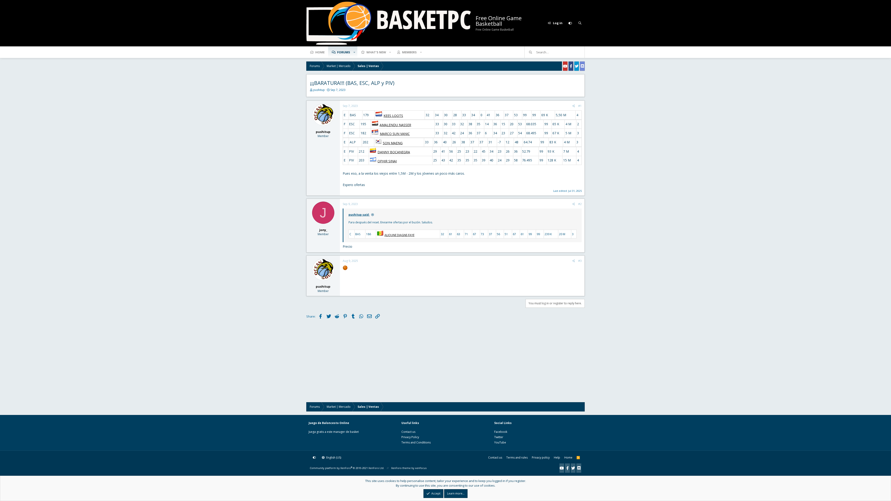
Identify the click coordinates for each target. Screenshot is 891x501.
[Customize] (570, 23)
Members (409, 52)
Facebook (500, 432)
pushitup (319, 90)
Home (320, 52)
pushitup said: (359, 215)
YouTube (500, 442)
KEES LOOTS (393, 115)
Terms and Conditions (416, 442)
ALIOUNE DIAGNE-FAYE (399, 235)
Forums (343, 52)
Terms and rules (517, 457)
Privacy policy (541, 457)
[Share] (574, 106)
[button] (354, 52)
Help (557, 457)
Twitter (498, 437)
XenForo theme (401, 468)
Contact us (408, 432)
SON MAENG (393, 143)
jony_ (323, 230)
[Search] (580, 23)
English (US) (333, 457)
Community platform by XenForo (347, 468)
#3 (580, 261)
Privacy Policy (410, 437)
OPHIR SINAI (387, 161)
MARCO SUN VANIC (395, 134)
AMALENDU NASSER (395, 125)
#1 (580, 106)
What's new (376, 52)
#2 (580, 204)
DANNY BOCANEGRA (394, 152)
